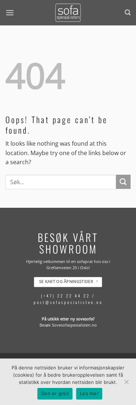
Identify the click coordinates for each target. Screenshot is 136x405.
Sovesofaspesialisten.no (74, 325)
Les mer (89, 393)
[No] (126, 384)
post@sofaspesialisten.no (68, 302)
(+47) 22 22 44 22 (65, 296)
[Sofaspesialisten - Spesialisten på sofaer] (68, 12)
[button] (9, 12)
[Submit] (123, 182)
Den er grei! (55, 393)
